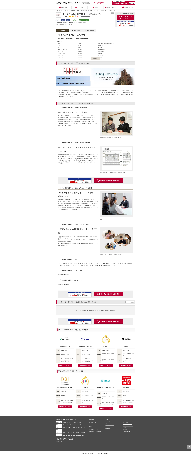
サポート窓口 (125, 422)
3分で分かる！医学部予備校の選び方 (109, 424)
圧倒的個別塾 (126, 387)
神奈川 (67, 424)
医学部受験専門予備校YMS (85, 346)
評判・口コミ (77, 30)
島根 (71, 432)
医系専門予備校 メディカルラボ (64, 387)
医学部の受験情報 (128, 7)
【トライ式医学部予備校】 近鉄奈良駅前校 (86, 310)
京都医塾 (126, 346)
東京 (64, 424)
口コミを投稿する (130, 302)
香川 (79, 432)
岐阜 (82, 427)
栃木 (80, 424)
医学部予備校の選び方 (112, 7)
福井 (74, 427)
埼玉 (70, 424)
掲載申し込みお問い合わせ (128, 426)
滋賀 (71, 430)
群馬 (77, 424)
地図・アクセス (90, 30)
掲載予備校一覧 (59, 441)
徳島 (82, 432)
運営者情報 (125, 429)
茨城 (75, 424)
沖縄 (82, 435)
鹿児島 (79, 435)
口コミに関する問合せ (127, 424)
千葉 (72, 424)
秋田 (70, 422)
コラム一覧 (107, 421)
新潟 (64, 427)
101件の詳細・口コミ (85, 16)
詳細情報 (63, 30)
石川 (69, 427)
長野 (66, 427)
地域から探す (64, 7)
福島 (80, 422)
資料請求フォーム (92, 422)
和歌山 (77, 430)
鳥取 (74, 432)
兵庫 (66, 430)
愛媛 (77, 432)
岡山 (66, 432)
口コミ (96, 7)
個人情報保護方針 (126, 431)
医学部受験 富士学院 (65, 346)
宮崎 (77, 435)
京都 (69, 430)
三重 (84, 427)
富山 (71, 427)
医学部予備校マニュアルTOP (95, 431)
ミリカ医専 (105, 346)
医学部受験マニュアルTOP (94, 429)
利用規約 (124, 427)
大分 (74, 435)
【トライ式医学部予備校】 (74, 14)
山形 (72, 422)
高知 (84, 432)
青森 (67, 422)
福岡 (64, 435)
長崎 (69, 435)
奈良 (74, 430)
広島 (64, 432)
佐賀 (66, 435)
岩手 (75, 422)
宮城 (77, 422)
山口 (69, 432)
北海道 (64, 422)
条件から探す (80, 7)
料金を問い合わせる (110, 180)
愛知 (77, 427)
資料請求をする (64, 365)
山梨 (82, 424)
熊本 (71, 435)
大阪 (64, 430)
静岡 (79, 427)
